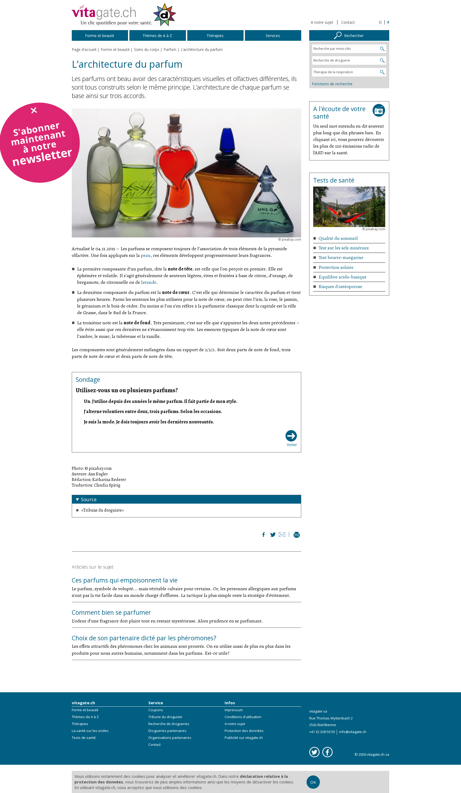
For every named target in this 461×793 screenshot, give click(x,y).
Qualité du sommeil (338, 238)
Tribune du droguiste (165, 716)
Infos (230, 702)
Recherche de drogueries (168, 723)
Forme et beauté (85, 709)
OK (313, 782)
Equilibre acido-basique (343, 277)
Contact (348, 22)
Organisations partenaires (169, 737)
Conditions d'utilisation (243, 716)
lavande (148, 282)
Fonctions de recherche (332, 83)
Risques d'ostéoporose (340, 286)
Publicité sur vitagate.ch (244, 737)
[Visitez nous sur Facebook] (327, 752)
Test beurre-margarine (341, 257)
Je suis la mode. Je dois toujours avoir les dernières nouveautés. (149, 422)
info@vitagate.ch (352, 731)
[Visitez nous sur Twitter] (314, 752)
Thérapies (80, 723)
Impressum (234, 709)
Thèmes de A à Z (85, 716)
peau (145, 255)
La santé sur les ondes (90, 730)
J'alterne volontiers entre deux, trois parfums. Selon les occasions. (153, 411)
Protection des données (244, 730)
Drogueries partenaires (167, 730)
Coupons (155, 709)
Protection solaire (336, 267)
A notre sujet (322, 22)
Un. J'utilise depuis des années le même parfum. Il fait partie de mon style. (160, 401)
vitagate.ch (83, 702)
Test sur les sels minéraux (344, 248)
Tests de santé (84, 737)
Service (155, 702)
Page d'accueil (84, 49)
